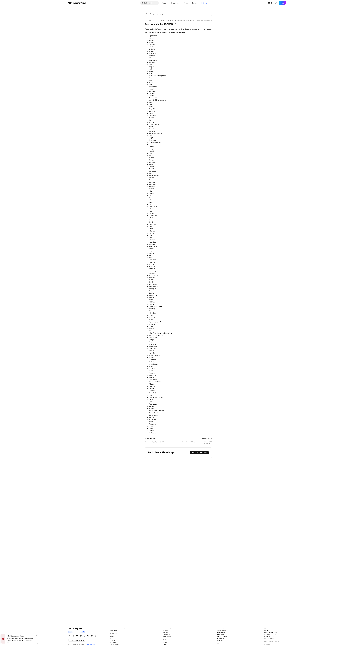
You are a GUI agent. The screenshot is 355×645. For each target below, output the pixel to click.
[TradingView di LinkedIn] (84, 635)
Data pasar (166, 634)
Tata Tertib (220, 638)
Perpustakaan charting (271, 632)
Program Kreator (222, 636)
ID (271, 3)
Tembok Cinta (221, 632)
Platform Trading (269, 638)
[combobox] (178, 14)
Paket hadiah (167, 636)
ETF (111, 638)
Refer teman (220, 634)
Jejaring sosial (221, 630)
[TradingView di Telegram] (88, 635)
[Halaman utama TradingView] (77, 3)
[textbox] (179, 13)
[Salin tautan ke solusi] (175, 24)
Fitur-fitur (166, 630)
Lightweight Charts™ (270, 634)
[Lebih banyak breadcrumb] (157, 20)
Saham (112, 636)
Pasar (186, 3)
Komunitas (175, 3)
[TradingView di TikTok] (92, 635)
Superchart (113, 630)
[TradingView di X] (69, 635)
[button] (168, 3)
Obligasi (112, 640)
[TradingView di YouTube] (77, 635)
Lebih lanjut (205, 3)
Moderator (220, 640)
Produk (164, 3)
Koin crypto (113, 642)
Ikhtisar (165, 642)
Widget (266, 630)
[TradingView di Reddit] (95, 635)
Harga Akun (166, 632)
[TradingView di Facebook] (73, 635)
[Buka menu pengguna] (276, 3)
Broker (194, 3)
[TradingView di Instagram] (81, 635)
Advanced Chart (269, 636)
